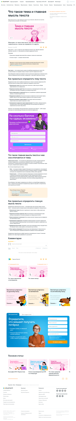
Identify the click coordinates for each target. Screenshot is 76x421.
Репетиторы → (58, 1)
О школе (5, 392)
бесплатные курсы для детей (25, 194)
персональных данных (54, 337)
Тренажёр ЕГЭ (51, 1)
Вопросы (51, 4)
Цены (4, 398)
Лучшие (13, 248)
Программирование (58, 4)
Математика (17, 4)
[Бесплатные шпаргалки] (16, 296)
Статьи (40, 390)
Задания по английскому (44, 392)
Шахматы (30, 4)
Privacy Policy (62, 411)
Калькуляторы (69, 4)
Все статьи (3, 4)
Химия (64, 4)
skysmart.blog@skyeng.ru (16, 65)
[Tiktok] (62, 396)
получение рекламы (60, 339)
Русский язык (36, 4)
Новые (9, 248)
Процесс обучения (7, 394)
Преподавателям (42, 396)
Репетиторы (6, 396)
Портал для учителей (43, 398)
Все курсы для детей (7, 400)
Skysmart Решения (25, 392)
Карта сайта (41, 404)
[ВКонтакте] (57, 391)
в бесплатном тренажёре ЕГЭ (25, 195)
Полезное (46, 4)
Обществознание (24, 4)
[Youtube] (60, 391)
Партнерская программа (8, 404)
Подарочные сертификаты (9, 402)
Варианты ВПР (42, 394)
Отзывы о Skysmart (43, 400)
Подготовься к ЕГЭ (16, 192)
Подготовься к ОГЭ (16, 191)
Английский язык (10, 4)
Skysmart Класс (24, 390)
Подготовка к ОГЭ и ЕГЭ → (41, 1)
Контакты (41, 402)
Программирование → (30, 1)
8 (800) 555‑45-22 (6, 390)
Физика (41, 4)
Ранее (17, 248)
